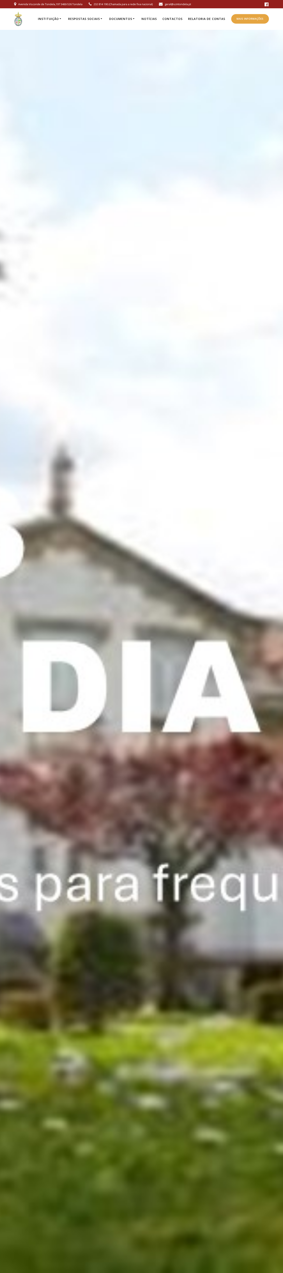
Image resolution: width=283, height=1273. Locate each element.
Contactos (172, 19)
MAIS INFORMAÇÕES (250, 19)
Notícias (149, 19)
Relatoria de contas (206, 19)
